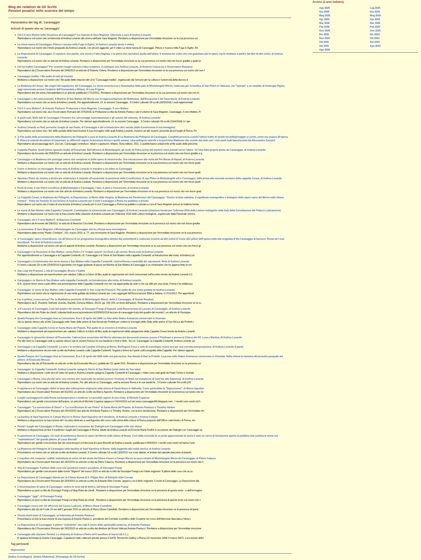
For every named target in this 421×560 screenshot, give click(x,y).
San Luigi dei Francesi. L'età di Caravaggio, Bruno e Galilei (51, 270)
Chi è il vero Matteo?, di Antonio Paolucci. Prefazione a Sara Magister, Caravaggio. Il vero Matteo (72, 108)
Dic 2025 (324, 34)
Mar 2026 (324, 23)
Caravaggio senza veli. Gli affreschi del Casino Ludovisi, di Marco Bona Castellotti (64, 505)
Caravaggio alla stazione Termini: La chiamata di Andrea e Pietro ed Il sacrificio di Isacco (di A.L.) (72, 534)
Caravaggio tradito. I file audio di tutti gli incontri (45, 76)
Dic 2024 (375, 34)
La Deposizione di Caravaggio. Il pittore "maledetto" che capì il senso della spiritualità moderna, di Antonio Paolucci (83, 524)
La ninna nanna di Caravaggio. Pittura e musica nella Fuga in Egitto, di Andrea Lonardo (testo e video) (75, 44)
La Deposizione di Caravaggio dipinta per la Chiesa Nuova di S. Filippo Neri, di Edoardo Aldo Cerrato (75, 477)
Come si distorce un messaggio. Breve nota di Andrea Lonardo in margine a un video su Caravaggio (74, 168)
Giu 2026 (324, 11)
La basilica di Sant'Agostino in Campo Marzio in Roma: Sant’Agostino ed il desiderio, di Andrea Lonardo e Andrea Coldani (87, 416)
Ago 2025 (324, 49)
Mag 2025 (375, 15)
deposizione (18, 549)
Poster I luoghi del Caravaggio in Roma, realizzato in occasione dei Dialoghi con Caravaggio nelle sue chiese (79, 426)
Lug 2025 (375, 7)
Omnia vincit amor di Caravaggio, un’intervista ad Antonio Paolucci (55, 515)
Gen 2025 (375, 30)
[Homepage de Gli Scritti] (70, 556)
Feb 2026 (324, 26)
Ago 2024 (375, 45)
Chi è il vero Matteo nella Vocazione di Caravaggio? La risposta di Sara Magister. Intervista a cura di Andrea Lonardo (84, 34)
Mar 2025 (375, 23)
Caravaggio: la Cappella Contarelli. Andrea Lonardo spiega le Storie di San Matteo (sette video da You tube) (78, 369)
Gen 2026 (324, 30)
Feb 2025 (375, 26)
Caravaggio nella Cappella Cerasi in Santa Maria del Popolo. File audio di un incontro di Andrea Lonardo (77, 327)
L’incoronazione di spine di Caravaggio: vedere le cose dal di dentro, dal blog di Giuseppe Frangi (72, 486)
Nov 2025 (324, 38)
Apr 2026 (324, 19)
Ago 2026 (324, 7)
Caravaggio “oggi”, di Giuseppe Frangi (39, 496)
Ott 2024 (374, 38)
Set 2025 (324, 45)
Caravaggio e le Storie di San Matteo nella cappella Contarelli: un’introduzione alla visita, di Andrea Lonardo (79, 280)
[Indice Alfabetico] (44, 556)
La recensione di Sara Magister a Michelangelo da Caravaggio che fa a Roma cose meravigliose (71, 229)
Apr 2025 (375, 19)
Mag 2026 (324, 15)
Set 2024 (375, 41)
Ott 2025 (324, 41)
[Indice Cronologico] (20, 556)
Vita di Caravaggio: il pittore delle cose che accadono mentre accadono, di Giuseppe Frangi (69, 467)
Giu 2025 (375, 11)
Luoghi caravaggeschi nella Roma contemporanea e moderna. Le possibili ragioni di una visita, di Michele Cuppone (83, 397)
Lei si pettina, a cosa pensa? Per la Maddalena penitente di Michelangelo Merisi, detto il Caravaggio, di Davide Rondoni (85, 299)
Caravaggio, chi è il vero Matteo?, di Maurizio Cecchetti (49, 219)
